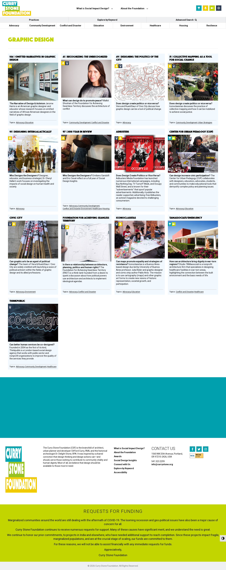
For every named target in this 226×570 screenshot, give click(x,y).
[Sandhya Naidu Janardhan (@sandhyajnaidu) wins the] (18, 420)
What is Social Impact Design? (129, 448)
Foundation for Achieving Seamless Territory (86, 219)
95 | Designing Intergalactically (31, 131)
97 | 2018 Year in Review (77, 131)
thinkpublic (17, 301)
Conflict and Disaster (70, 25)
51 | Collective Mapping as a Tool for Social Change (190, 58)
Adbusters (122, 131)
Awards (118, 456)
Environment (127, 25)
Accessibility (120, 472)
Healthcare (155, 25)
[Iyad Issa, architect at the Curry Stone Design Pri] (130, 420)
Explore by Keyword (107, 20)
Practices (34, 20)
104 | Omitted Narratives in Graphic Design (33, 58)
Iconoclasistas (126, 217)
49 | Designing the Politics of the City (137, 58)
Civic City (16, 217)
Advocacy (14, 25)
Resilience (211, 25)
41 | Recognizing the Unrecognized (85, 56)
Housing (183, 25)
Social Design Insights (125, 460)
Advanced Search (185, 20)
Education (99, 25)
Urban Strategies (205, 122)
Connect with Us (122, 464)
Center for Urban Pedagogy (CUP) (191, 131)
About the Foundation (125, 452)
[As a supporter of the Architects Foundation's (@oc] (92, 420)
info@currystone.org (162, 464)
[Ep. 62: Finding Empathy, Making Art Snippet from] (55, 420)
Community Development (42, 25)
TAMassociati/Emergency (185, 217)
